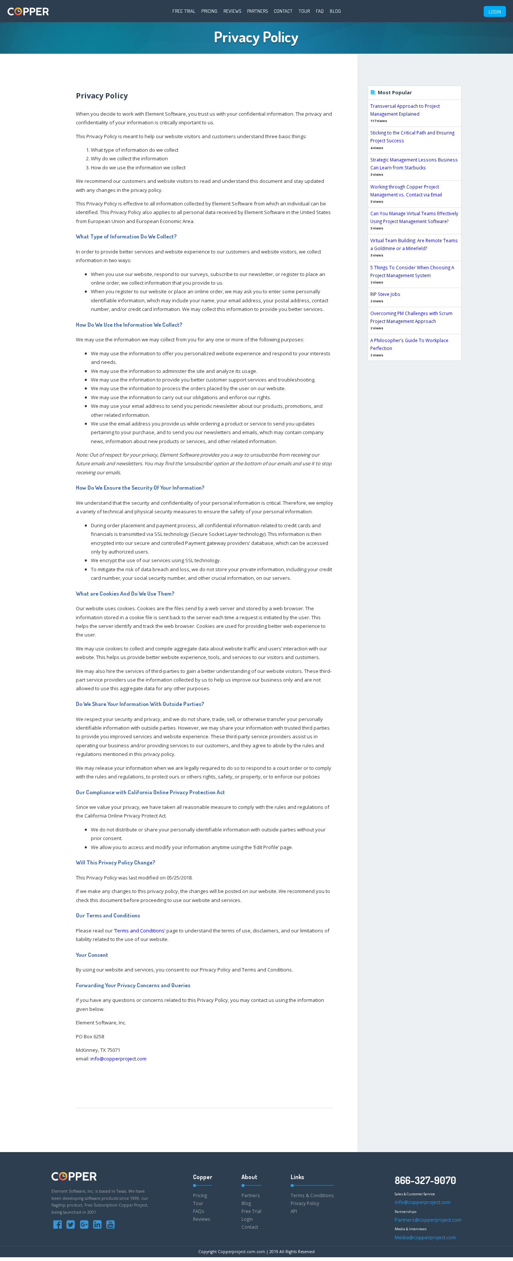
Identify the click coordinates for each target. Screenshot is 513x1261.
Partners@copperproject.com (428, 1219)
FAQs (198, 1211)
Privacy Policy (305, 1203)
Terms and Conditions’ (140, 930)
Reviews (232, 11)
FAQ (320, 11)
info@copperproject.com (118, 1058)
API (294, 1211)
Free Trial (183, 11)
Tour (304, 11)
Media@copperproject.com (425, 1237)
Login (247, 1219)
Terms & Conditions (312, 1195)
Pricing (209, 11)
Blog (335, 11)
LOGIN (495, 12)
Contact (283, 11)
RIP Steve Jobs (385, 294)
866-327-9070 (425, 1180)
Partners (257, 11)
